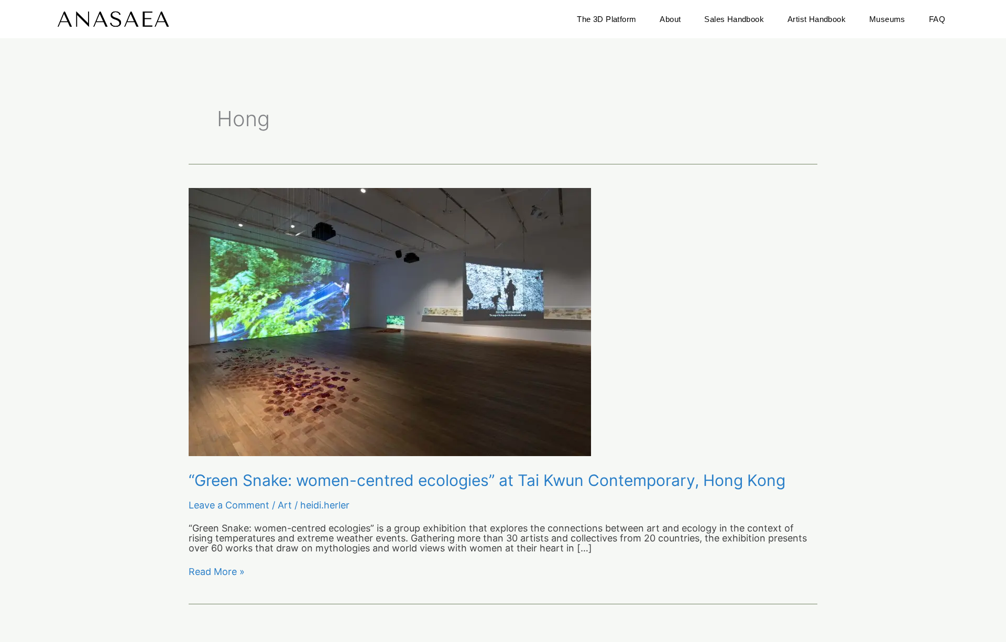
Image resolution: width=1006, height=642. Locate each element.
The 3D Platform (606, 19)
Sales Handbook (734, 19)
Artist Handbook (817, 19)
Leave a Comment (229, 505)
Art (285, 505)
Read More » (217, 572)
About (670, 19)
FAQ (937, 19)
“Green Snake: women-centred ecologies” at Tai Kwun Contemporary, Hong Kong (487, 480)
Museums (887, 19)
